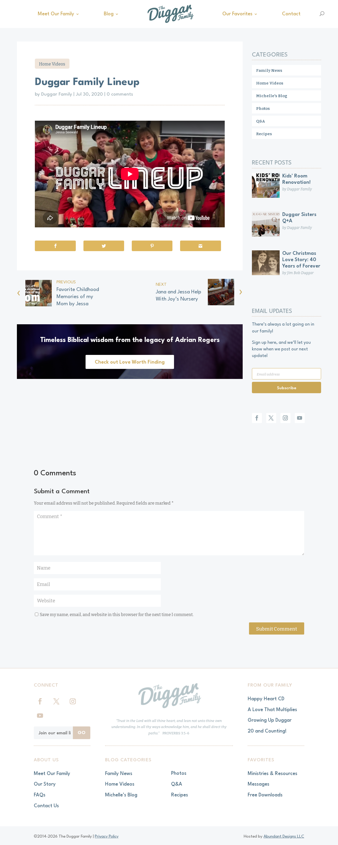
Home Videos (52, 64)
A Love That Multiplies (272, 709)
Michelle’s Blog (121, 795)
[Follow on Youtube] (300, 418)
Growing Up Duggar (270, 720)
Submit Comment (276, 629)
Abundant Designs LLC (284, 836)
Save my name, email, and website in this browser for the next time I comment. (117, 614)
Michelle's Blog (271, 95)
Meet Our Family (56, 14)
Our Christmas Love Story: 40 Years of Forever (301, 260)
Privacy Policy (107, 836)
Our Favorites (237, 14)
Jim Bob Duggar (300, 273)
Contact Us (46, 806)
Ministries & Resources (272, 773)
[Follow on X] (271, 418)
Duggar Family (56, 94)
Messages (258, 784)
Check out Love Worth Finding (130, 362)
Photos (263, 108)
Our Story (45, 784)
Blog (109, 14)
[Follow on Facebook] (257, 418)
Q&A (260, 121)
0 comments (120, 94)
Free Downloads (265, 795)
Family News (269, 70)
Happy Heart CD (266, 699)
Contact (291, 14)
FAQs (39, 795)
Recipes (264, 134)
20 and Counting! (267, 731)
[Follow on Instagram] (285, 418)
